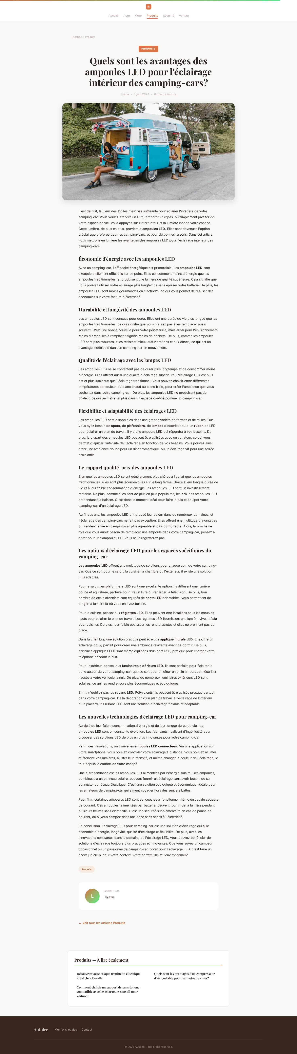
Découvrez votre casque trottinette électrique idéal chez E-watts (108, 976)
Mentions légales (66, 1029)
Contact (87, 1029)
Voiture (184, 15)
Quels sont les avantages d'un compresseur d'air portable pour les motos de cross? (184, 976)
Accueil (113, 15)
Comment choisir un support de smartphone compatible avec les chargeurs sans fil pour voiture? (108, 991)
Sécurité (168, 15)
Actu (126, 15)
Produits (152, 15)
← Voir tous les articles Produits (102, 923)
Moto (138, 15)
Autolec (41, 1029)
